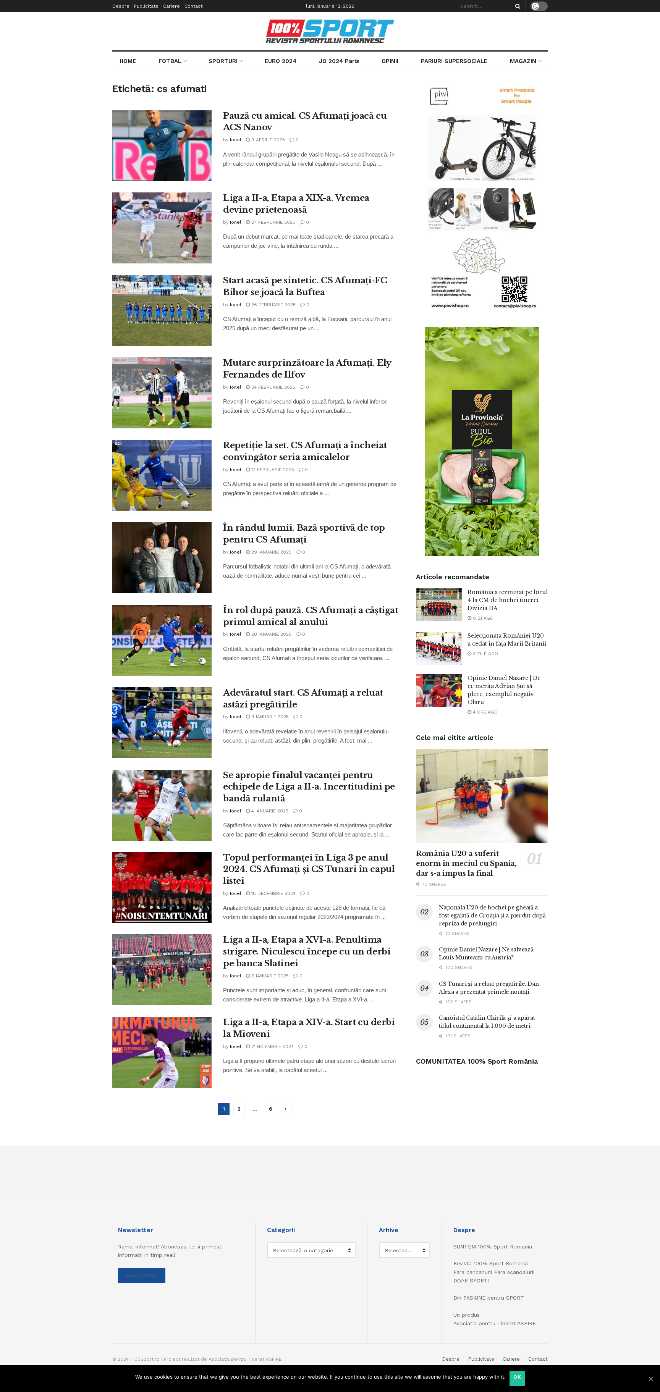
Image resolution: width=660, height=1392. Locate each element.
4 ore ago (484, 712)
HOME (128, 61)
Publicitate (146, 6)
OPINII (390, 61)
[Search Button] (516, 6)
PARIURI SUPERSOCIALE (454, 61)
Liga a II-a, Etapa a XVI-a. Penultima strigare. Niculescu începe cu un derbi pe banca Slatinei (306, 952)
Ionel (235, 139)
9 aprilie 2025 (267, 139)
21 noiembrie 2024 (272, 1046)
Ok (517, 1377)
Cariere (171, 6)
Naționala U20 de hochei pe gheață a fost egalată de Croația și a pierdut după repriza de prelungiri (492, 915)
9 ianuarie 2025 (269, 716)
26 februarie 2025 (273, 304)
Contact (193, 6)
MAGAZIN (523, 61)
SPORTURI (223, 61)
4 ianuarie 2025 (269, 811)
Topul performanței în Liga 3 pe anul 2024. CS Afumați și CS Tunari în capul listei (309, 870)
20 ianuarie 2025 (270, 634)
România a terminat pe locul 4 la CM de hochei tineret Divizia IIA (507, 600)
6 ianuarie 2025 (269, 976)
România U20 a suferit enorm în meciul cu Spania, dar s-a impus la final (466, 863)
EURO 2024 (280, 61)
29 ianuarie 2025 (270, 552)
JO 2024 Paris (339, 61)
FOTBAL (170, 61)
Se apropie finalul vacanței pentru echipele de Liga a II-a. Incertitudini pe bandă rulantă (309, 787)
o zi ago (482, 618)
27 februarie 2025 (272, 222)
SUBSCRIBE (142, 1275)
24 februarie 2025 (272, 387)
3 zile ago (484, 653)
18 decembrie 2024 (273, 893)
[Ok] (650, 1378)
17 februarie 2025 (272, 469)
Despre (120, 6)
